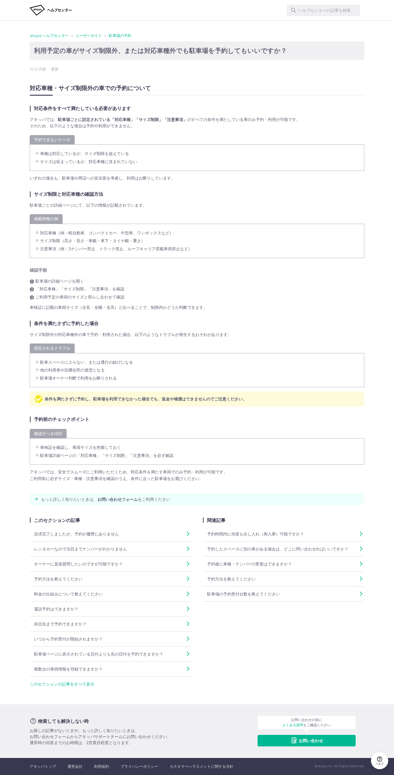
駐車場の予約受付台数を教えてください (243, 593)
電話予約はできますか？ (56, 608)
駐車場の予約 (120, 35)
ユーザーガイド (89, 35)
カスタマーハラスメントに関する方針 (201, 766)
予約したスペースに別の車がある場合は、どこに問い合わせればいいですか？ (277, 548)
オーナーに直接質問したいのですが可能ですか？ (78, 563)
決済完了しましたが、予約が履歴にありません (76, 533)
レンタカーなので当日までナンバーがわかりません (80, 548)
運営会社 (74, 766)
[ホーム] (51, 10)
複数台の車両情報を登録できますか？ (68, 668)
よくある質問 (292, 725)
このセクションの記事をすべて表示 (62, 683)
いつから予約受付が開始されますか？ (68, 638)
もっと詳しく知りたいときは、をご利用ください (105, 499)
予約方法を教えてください (58, 578)
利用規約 (101, 766)
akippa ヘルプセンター (49, 35)
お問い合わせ (311, 740)
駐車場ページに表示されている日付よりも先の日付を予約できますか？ (98, 653)
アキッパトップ (43, 766)
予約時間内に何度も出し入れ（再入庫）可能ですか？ (255, 533)
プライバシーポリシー (139, 766)
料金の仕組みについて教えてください (68, 593)
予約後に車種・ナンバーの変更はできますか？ (249, 563)
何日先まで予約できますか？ (60, 623)
